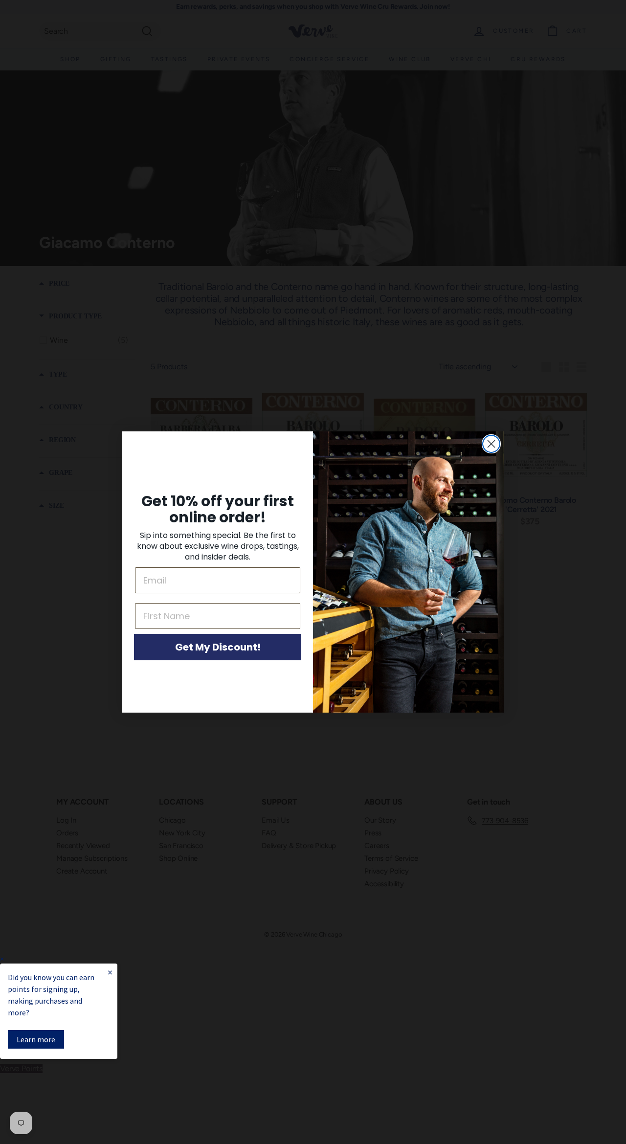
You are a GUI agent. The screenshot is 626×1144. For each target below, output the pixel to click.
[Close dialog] (491, 443)
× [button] (2, 959)
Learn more (36, 1039)
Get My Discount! (218, 647)
